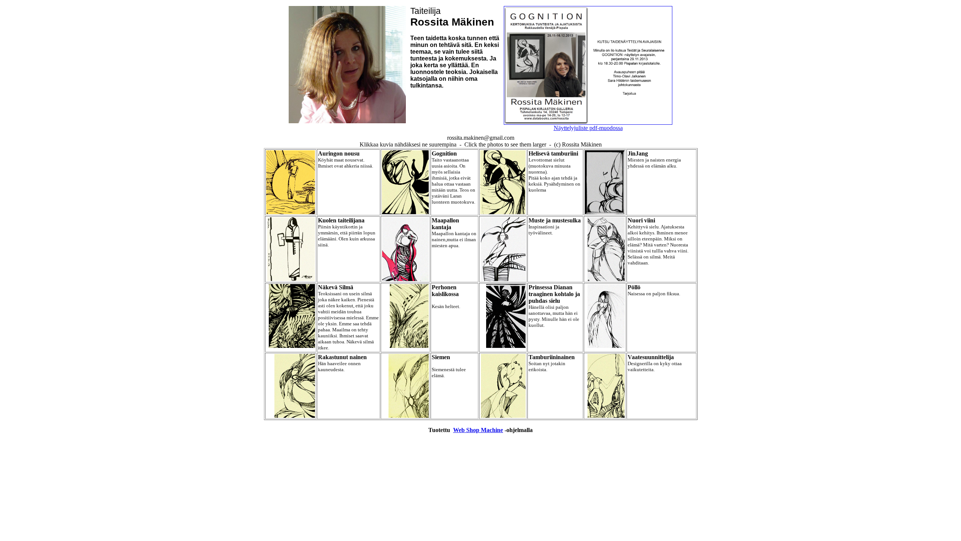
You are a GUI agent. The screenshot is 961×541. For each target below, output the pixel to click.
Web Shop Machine (478, 430)
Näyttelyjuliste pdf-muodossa (588, 128)
